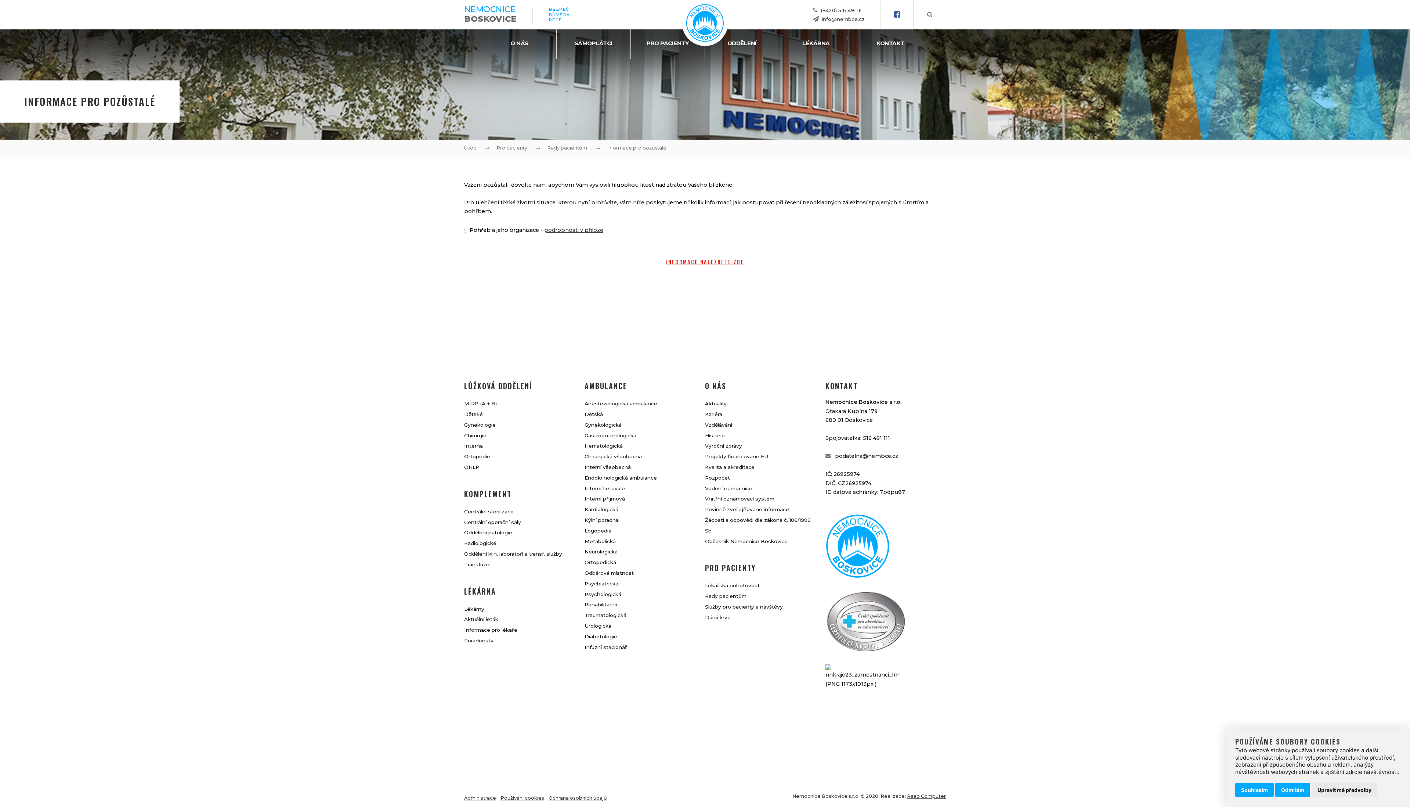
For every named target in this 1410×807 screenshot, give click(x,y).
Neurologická (601, 552)
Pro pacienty (667, 43)
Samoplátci (593, 43)
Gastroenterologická (610, 435)
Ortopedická (600, 562)
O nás (519, 43)
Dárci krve (718, 617)
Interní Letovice (605, 488)
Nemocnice (490, 14)
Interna (473, 446)
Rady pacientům (567, 148)
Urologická (598, 626)
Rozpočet (717, 478)
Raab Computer (926, 796)
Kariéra (713, 414)
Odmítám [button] (1292, 790)
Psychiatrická (601, 584)
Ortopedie (477, 456)
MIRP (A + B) (480, 403)
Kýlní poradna (602, 520)
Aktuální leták (481, 619)
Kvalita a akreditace (730, 467)
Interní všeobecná (608, 467)
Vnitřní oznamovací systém (739, 499)
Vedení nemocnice (728, 488)
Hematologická (604, 446)
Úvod (470, 148)
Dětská (594, 414)
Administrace (480, 798)
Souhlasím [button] (1254, 790)
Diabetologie (601, 636)
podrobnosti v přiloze (573, 230)
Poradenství (479, 640)
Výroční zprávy (723, 446)
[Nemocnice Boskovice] (705, 40)
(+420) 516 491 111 (841, 10)
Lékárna (816, 43)
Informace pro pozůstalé (636, 148)
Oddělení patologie (488, 532)
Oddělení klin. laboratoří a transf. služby (513, 554)
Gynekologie (480, 425)
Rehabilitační (601, 604)
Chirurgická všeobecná (613, 456)
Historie (715, 435)
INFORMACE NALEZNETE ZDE (705, 262)
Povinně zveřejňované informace (747, 509)
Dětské (473, 414)
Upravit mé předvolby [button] (1344, 790)
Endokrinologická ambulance (621, 478)
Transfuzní (477, 564)
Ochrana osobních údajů (578, 798)
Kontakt (890, 43)
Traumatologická (605, 615)
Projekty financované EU (736, 456)
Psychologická (603, 594)
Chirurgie (475, 435)
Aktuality (716, 403)
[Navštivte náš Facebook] (897, 14)
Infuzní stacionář (606, 647)
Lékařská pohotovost (732, 585)
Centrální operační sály (492, 522)
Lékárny (474, 609)
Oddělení (742, 43)
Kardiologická (601, 509)
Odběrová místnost (609, 573)
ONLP (471, 467)
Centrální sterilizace (489, 511)
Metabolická (600, 541)
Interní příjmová (605, 499)
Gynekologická (603, 425)
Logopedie (598, 531)
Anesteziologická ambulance (621, 403)
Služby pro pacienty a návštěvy (744, 607)
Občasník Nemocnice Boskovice (746, 541)
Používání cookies (522, 798)
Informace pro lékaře (490, 630)
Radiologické (480, 543)
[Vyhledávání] (930, 14)
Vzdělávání (718, 425)
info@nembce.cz (843, 19)
